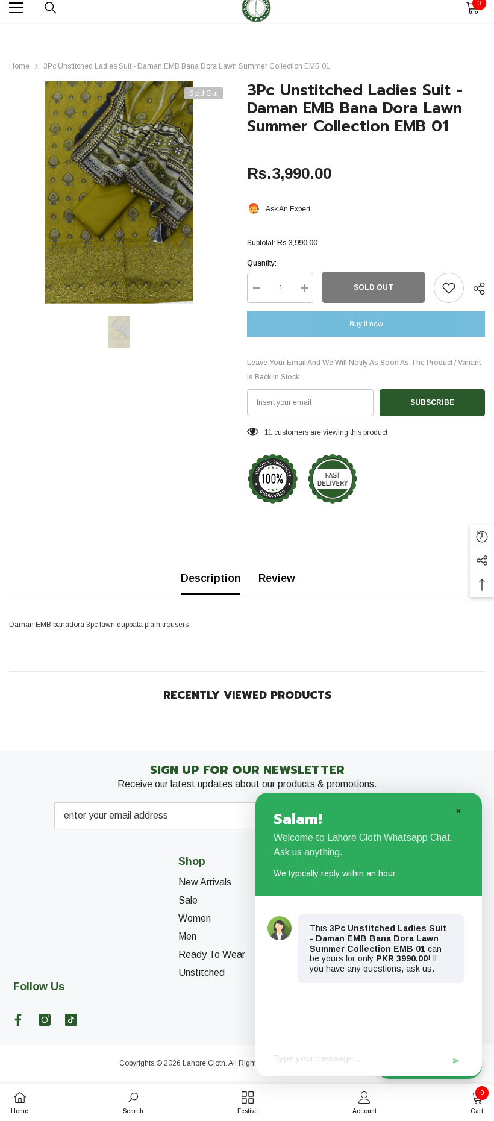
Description (210, 578)
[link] (133, 1102)
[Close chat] (458, 810)
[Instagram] (44, 1019)
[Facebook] (18, 1019)
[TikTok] (71, 1019)
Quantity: (262, 263)
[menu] (16, 8)
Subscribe (432, 402)
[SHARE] (474, 288)
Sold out (373, 287)
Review (276, 578)
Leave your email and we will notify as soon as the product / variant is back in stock (364, 369)
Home (19, 66)
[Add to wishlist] (449, 288)
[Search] (50, 8)
